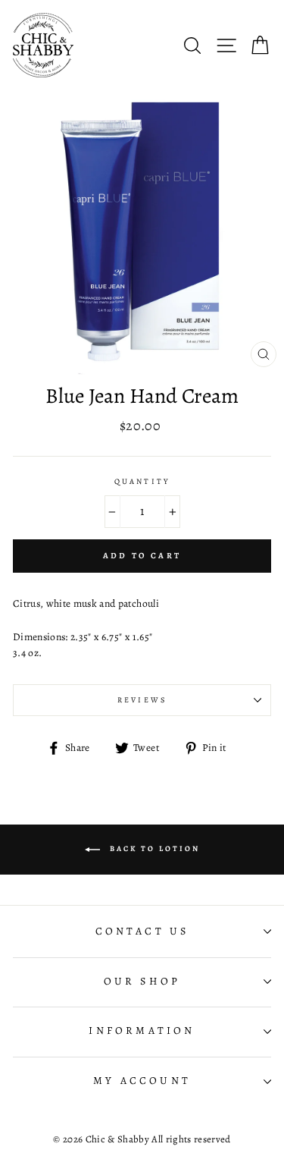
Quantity (141, 481)
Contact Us (142, 931)
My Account (142, 1080)
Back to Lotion (153, 848)
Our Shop (142, 981)
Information (142, 1030)
